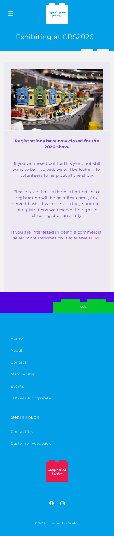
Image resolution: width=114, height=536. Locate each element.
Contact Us (22, 431)
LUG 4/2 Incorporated (32, 398)
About (17, 350)
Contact (19, 362)
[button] (10, 13)
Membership (23, 374)
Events (17, 386)
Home (17, 338)
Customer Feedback (31, 443)
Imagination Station (63, 523)
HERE (95, 237)
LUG (83, 306)
